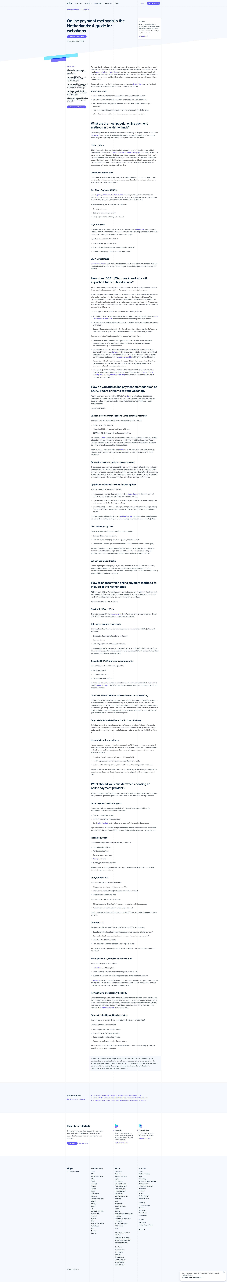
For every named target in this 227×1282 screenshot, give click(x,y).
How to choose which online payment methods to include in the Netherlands (77, 93)
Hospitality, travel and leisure (124, 1213)
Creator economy (120, 1206)
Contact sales (152, 3)
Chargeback (97, 859)
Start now (71, 1143)
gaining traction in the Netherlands (110, 195)
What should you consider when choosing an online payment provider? (77, 100)
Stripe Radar (95, 980)
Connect (93, 1189)
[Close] (224, 1273)
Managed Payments (97, 1211)
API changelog (119, 1257)
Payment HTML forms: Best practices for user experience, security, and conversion (120, 1098)
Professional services (121, 1223)
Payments (85, 9)
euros (121, 450)
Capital (93, 1181)
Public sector (119, 1226)
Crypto (93, 1191)
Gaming (117, 1211)
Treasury (94, 1233)
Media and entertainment (122, 1218)
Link (92, 1208)
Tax (92, 1228)
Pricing (117, 3)
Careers (141, 1208)
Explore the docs (144, 1138)
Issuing (93, 1206)
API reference (119, 1252)
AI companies (119, 1203)
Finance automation (121, 1186)
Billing (92, 1179)
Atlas (92, 1174)
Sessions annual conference (147, 1181)
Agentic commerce (121, 1176)
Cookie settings (144, 1196)
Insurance (118, 1216)
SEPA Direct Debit (98, 264)
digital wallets (103, 823)
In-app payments (120, 1191)
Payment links (95, 1213)
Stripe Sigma (95, 1226)
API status (118, 1255)
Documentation (119, 1250)
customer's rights (125, 357)
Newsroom (142, 1210)
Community (142, 1179)
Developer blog (119, 1264)
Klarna (129, 396)
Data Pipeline (95, 1194)
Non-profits (118, 1221)
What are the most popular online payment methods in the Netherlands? (77, 72)
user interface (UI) (125, 516)
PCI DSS (98, 968)
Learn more (142, 36)
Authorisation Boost (97, 1176)
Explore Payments (121, 1143)
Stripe (103, 437)
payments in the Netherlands (107, 72)
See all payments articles (75, 1099)
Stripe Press (142, 1213)
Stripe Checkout (134, 494)
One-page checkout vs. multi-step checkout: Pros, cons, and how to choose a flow (119, 1100)
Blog (140, 1176)
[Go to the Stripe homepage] (69, 1168)
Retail (116, 1228)
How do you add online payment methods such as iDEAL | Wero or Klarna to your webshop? (77, 86)
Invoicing (93, 1203)
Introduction (71, 67)
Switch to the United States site (192, 1277)
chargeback (115, 352)
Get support (142, 1222)
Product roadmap (144, 1205)
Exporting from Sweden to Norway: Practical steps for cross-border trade (117, 1095)
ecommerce (117, 614)
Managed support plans (146, 1225)
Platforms (118, 1198)
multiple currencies (107, 1007)
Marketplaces (119, 1194)
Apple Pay (140, 229)
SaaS (116, 1201)
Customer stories (144, 1174)
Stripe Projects (119, 1262)
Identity (93, 1201)
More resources (73, 9)
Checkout (94, 1184)
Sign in (142, 3)
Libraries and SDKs (120, 1260)
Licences (141, 1191)
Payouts (93, 1218)
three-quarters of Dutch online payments (128, 152)
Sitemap (141, 1193)
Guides (141, 1171)
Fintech (117, 1208)
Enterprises (118, 1171)
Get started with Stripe (76, 36)
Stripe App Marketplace (122, 1238)
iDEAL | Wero (138, 84)
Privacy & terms (144, 1184)
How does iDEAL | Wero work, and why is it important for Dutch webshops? (76, 79)
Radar (93, 1221)
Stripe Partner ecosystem (123, 1240)
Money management (121, 1196)
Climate (93, 1186)
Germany (94, 135)
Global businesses (120, 1189)
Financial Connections (97, 1198)
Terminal (93, 1231)
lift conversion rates (101, 685)
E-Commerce (119, 1181)
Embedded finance (121, 1184)
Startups (117, 1174)
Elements (94, 1196)
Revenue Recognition (97, 1223)
